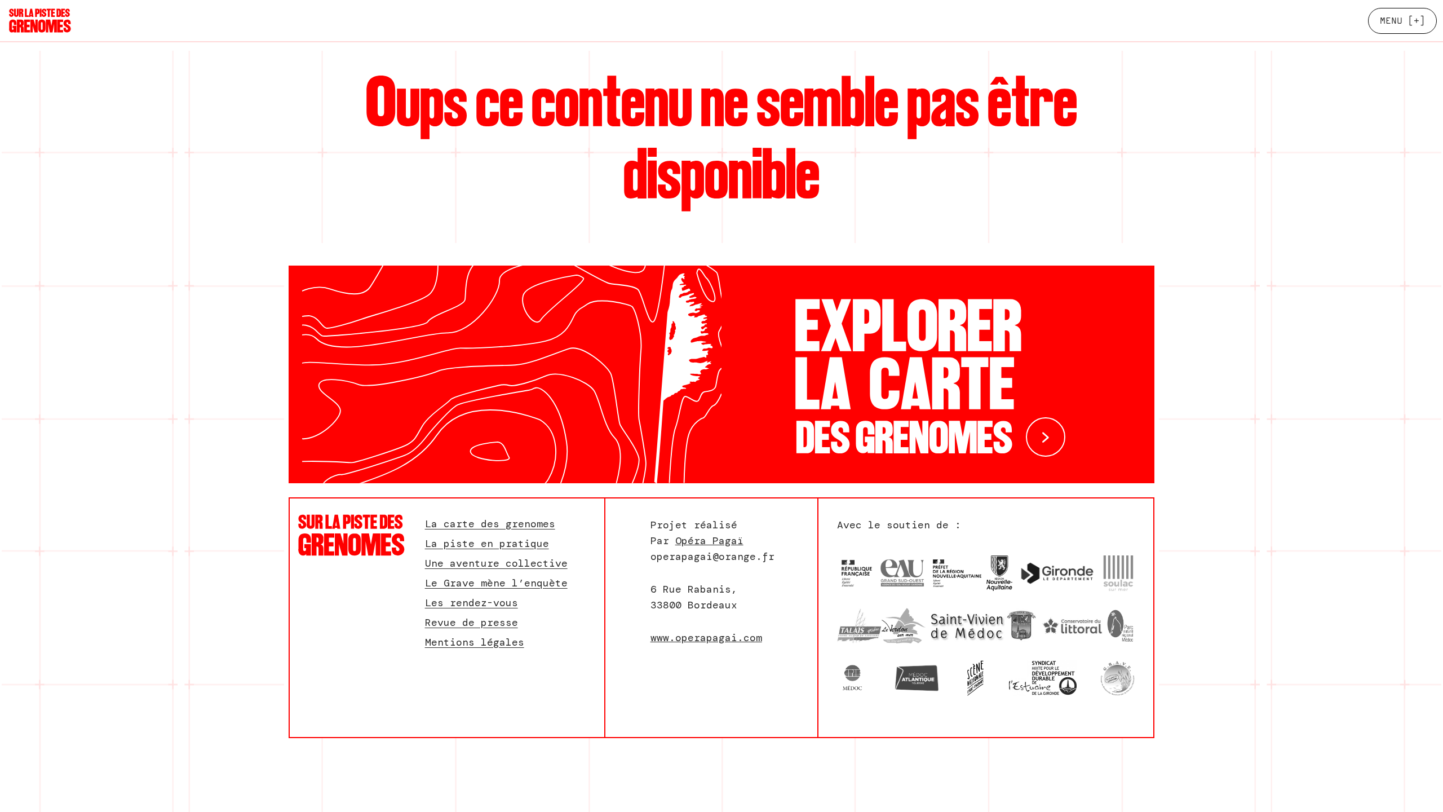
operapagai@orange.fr (712, 556)
